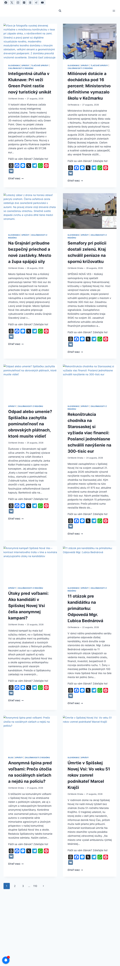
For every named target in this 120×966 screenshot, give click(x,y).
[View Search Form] (60, 10)
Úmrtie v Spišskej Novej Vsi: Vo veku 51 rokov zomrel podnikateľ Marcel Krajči (89, 775)
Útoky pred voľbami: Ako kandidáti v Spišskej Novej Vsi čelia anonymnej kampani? (28, 605)
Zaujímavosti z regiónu (21, 68)
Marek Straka (17, 98)
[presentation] (30, 41)
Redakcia (75, 105)
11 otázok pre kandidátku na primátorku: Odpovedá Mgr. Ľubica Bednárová (85, 608)
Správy (25, 65)
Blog (10, 757)
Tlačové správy (40, 65)
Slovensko (14, 65)
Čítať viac (15, 178)
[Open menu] (113, 10)
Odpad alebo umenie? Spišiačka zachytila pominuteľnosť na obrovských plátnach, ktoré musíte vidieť (30, 424)
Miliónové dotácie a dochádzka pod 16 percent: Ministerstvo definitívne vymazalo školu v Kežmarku (89, 86)
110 (35, 886)
